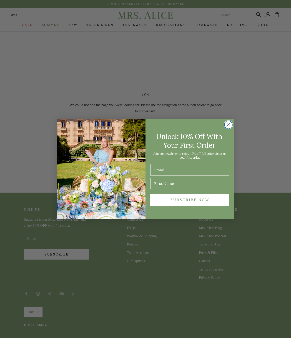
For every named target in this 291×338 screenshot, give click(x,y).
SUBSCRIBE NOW (190, 200)
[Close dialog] (228, 125)
